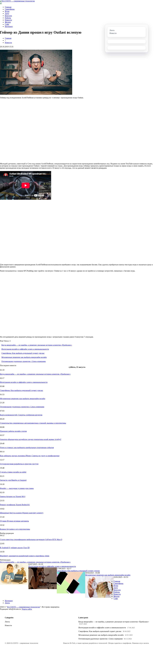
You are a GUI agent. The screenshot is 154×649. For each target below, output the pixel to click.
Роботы (8, 18)
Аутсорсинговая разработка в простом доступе (19, 464)
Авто (7, 13)
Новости (8, 20)
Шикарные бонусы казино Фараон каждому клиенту (21, 513)
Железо (8, 22)
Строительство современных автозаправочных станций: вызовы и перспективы (33, 423)
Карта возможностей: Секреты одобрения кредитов (21, 415)
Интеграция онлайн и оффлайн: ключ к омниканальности (25, 349)
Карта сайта (27, 609)
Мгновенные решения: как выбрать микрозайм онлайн (24, 357)
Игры (7, 11)
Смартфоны (10, 9)
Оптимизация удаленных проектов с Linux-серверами (23, 361)
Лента (7, 603)
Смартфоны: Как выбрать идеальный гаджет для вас (23, 353)
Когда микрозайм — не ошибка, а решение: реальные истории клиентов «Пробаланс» (36, 345)
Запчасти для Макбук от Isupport (13, 480)
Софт (7, 24)
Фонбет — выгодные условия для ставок (17, 488)
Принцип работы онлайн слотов (13, 431)
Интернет (9, 26)
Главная (8, 7)
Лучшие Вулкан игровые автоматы (14, 521)
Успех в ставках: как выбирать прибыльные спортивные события (27, 448)
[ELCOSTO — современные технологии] (17, 1)
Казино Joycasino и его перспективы (15, 529)
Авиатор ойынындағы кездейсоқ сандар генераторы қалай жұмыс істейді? (30, 439)
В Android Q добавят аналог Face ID (15, 548)
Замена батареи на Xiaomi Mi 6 (12, 496)
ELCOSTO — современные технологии (23, 607)
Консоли (8, 16)
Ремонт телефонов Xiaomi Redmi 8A (15, 505)
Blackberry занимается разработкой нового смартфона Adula (24, 556)
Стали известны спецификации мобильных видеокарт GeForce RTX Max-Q (31, 539)
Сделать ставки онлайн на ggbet (13, 472)
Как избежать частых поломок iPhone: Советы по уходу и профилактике (29, 456)
